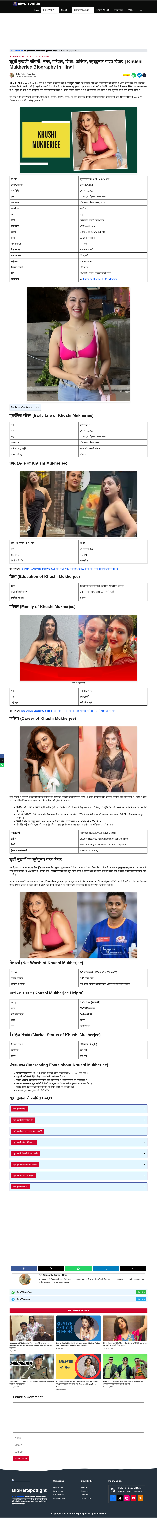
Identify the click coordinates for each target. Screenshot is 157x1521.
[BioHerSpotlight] (15, 3)
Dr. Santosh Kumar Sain (26, 74)
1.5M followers (109, 279)
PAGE (130, 10)
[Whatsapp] (2, 765)
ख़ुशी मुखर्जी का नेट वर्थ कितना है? (23, 1142)
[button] (141, 10)
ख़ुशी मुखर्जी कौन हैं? (19, 1109)
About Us (84, 1487)
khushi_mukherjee (91, 279)
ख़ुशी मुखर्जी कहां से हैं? (20, 1187)
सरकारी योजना (118, 10)
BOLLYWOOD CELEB (29, 56)
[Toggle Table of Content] (35, 407)
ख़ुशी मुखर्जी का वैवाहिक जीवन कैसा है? (25, 1165)
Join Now (141, 1292)
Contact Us (85, 1491)
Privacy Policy (86, 1498)
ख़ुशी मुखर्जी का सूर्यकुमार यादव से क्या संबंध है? (27, 1131)
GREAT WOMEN (103, 10)
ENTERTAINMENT (81, 10)
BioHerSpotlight (29, 3)
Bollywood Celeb (59, 1498)
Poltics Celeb (58, 1491)
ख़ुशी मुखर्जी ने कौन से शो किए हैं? (23, 1176)
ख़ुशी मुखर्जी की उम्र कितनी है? (23, 1120)
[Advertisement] (78, 32)
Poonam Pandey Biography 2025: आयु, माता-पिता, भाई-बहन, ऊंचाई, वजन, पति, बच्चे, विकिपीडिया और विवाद (69, 569)
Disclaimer (84, 1495)
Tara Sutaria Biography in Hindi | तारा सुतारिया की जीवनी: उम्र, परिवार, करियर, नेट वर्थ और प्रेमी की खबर (68, 711)
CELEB (64, 10)
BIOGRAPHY (48, 10)
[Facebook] (2, 756)
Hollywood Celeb (59, 1495)
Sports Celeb (58, 1487)
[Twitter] (2, 760)
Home (36, 10)
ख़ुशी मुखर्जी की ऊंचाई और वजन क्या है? (25, 1153)
